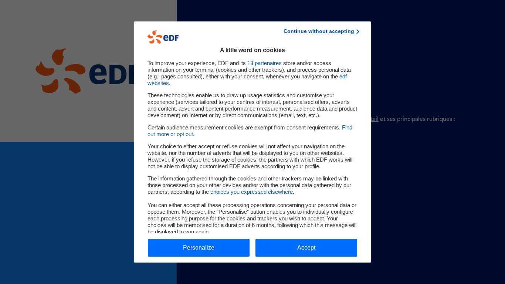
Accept (306, 247)
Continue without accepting (319, 31)
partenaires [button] (264, 63)
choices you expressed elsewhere (251, 192)
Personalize (198, 247)
